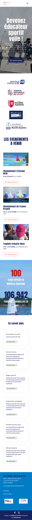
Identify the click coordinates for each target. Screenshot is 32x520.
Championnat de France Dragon (14, 208)
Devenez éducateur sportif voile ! (16, 29)
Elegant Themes (16, 515)
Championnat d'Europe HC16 (14, 172)
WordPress (17, 517)
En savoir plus (16, 60)
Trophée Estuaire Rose (14, 243)
